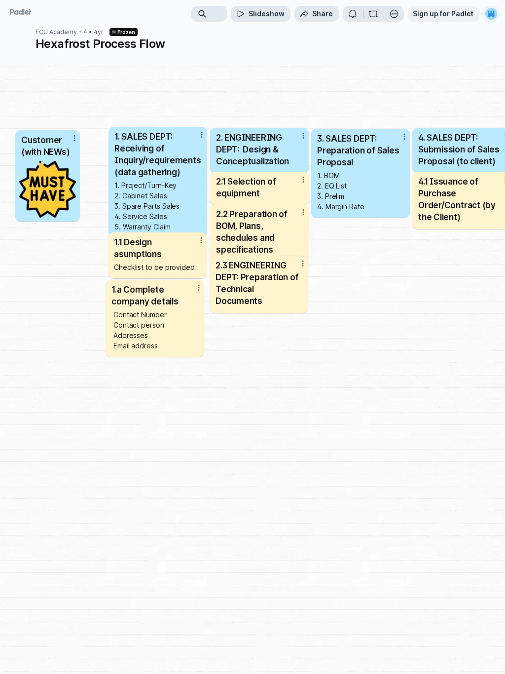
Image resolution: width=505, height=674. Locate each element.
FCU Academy (56, 32)
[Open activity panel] (352, 14)
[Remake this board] (373, 14)
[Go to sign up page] (491, 14)
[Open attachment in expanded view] (47, 189)
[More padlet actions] (394, 14)
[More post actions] (195, 244)
